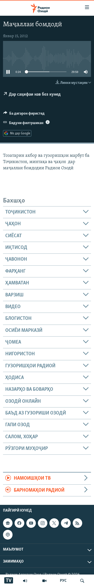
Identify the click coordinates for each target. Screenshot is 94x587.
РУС (63, 581)
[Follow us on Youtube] (31, 523)
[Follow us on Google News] (8, 523)
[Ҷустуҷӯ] (82, 581)
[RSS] (77, 523)
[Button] (24, 114)
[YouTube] (44, 581)
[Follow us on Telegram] (65, 523)
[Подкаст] (8, 534)
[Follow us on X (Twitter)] (54, 523)
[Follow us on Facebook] (19, 523)
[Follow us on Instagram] (42, 523)
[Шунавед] (25, 581)
